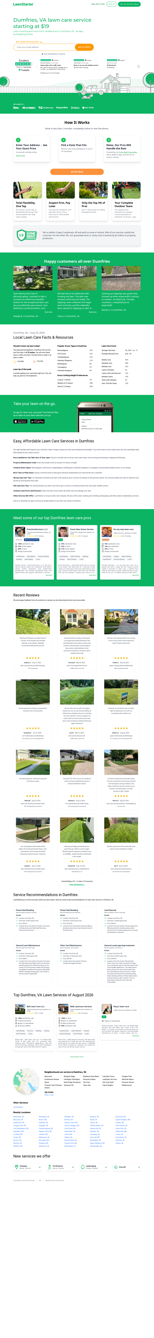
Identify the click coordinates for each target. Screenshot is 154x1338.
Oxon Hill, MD (95, 1137)
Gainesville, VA (95, 1128)
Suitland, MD (43, 1143)
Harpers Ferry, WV (45, 1131)
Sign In (111, 4)
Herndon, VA (94, 1131)
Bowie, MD (43, 1120)
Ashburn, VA (94, 1117)
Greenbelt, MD (18, 1131)
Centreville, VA (18, 1123)
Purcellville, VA (121, 1137)
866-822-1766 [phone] (98, 4)
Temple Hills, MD (70, 1143)
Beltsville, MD (121, 1117)
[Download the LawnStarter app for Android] (37, 421)
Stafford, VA (120, 1140)
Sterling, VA (17, 1143)
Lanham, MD (43, 1134)
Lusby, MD (17, 1137)
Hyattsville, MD (121, 1131)
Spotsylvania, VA (70, 1140)
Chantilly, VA (43, 1123)
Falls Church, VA (121, 1126)
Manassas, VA (44, 1137)
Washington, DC (70, 1146)
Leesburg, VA (95, 1134)
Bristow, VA (68, 1120)
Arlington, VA (69, 1117)
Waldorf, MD (17, 1146)
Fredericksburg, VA (46, 1128)
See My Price (77, 172)
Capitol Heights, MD (123, 1120)
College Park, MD (19, 1126)
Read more (48, 312)
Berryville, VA (18, 1120)
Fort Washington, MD (21, 1128)
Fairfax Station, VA (96, 1126)
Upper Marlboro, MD (97, 1143)
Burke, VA (93, 1120)
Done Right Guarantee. (128, 152)
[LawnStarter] (23, 4)
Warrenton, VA (44, 1146)
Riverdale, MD (44, 1140)
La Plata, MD (18, 1134)
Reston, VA (17, 1140)
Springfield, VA (95, 1140)
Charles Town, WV (71, 1123)
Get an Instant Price (129, 4)
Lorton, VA (119, 1134)
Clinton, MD (120, 1123)
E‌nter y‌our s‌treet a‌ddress (27, 47)
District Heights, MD (71, 1126)
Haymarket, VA (69, 1131)
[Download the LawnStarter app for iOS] (20, 421)
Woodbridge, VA (96, 1146)
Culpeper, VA (43, 1126)
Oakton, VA (68, 1137)
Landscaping (18, 1107)
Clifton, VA (94, 1123)
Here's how (20, 155)
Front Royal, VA (69, 1128)
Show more (49, 575)
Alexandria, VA (18, 1117)
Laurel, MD (68, 1134)
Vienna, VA (119, 1143)
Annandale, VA (44, 1117)
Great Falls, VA (121, 1128)
